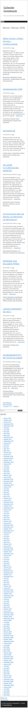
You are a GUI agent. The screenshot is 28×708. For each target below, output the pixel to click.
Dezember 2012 (8, 548)
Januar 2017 (7, 454)
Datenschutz (4, 700)
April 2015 (7, 494)
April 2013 (7, 540)
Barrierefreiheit (7, 251)
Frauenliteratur (18, 297)
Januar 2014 (7, 523)
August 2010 (7, 597)
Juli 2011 (6, 578)
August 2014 (7, 509)
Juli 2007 (6, 666)
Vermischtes (6, 119)
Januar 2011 (7, 588)
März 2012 (7, 565)
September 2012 (9, 553)
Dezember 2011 (8, 571)
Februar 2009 (8, 632)
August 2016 (7, 464)
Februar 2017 (7, 452)
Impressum (4, 698)
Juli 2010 (6, 599)
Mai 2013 (6, 538)
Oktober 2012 (8, 551)
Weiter (16, 406)
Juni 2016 (6, 468)
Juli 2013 (6, 534)
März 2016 (7, 473)
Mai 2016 (6, 469)
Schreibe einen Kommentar (17, 252)
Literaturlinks (15, 153)
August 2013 (7, 532)
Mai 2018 (6, 431)
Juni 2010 (6, 601)
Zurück (5, 406)
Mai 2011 (6, 580)
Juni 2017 (6, 445)
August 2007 (7, 664)
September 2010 (9, 595)
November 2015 (8, 481)
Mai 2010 (6, 603)
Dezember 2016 (8, 456)
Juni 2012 (6, 559)
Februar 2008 (8, 653)
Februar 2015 (7, 498)
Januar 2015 (7, 500)
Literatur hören (7, 153)
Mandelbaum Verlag (16, 77)
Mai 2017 (6, 447)
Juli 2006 (6, 689)
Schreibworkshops (8, 391)
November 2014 (8, 504)
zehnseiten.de (9, 131)
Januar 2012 (7, 569)
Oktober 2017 (8, 439)
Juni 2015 (6, 490)
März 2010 (7, 607)
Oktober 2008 (8, 639)
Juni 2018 (6, 429)
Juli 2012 (6, 557)
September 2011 (8, 576)
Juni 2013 (6, 536)
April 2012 (7, 563)
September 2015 (9, 485)
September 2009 (9, 618)
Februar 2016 (8, 475)
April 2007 (7, 672)
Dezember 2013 (8, 525)
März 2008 (7, 651)
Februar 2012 (7, 567)
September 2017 (9, 441)
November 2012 (8, 550)
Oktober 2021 (8, 420)
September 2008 (9, 641)
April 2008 (7, 649)
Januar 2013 (7, 546)
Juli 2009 (6, 622)
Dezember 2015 (8, 479)
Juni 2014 (6, 513)
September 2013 (9, 530)
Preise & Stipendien (8, 297)
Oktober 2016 (8, 460)
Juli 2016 (6, 466)
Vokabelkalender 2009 (12, 89)
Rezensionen (6, 77)
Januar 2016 (7, 477)
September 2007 (9, 662)
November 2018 (8, 424)
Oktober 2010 (8, 593)
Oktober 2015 (8, 483)
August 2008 (7, 643)
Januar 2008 (7, 654)
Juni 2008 (7, 645)
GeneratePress (8, 705)
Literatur (22, 153)
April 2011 (6, 582)
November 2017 (8, 437)
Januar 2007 (7, 677)
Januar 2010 (7, 611)
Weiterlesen (6, 74)
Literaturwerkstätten (8, 393)
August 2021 (7, 422)
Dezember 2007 (8, 656)
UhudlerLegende (15, 79)
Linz (4, 299)
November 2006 (8, 681)
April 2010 (7, 605)
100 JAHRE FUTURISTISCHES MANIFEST (11, 168)
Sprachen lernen (14, 119)
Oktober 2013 (8, 529)
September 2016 (9, 462)
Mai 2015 (6, 492)
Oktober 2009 (8, 616)
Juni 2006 (7, 691)
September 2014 (9, 508)
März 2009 (7, 630)
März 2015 (7, 496)
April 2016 (7, 471)
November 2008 (8, 637)
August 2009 (7, 620)
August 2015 (7, 487)
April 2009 (7, 628)
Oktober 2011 (8, 574)
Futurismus (12, 204)
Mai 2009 (6, 626)
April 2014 (7, 517)
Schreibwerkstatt (7, 394)
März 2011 (7, 584)
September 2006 (9, 685)
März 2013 (7, 542)
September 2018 (9, 426)
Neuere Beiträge (7, 404)
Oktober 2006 (8, 683)
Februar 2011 (7, 586)
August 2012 (7, 555)
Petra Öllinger (19, 393)
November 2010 (8, 592)
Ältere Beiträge (7, 403)
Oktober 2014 (8, 506)
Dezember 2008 (8, 635)
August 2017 (7, 443)
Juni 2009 (7, 624)
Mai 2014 (6, 515)
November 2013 (8, 527)
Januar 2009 (7, 633)
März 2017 (7, 450)
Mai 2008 (6, 647)
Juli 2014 (6, 511)
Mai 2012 (6, 561)
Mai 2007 (6, 670)
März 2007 (7, 673)
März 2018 (7, 435)
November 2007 (8, 658)
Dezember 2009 (8, 612)
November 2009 (8, 614)
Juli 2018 (6, 427)
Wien (14, 394)
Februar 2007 (8, 675)
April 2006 (7, 695)
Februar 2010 (8, 609)
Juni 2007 (7, 668)
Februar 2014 (8, 521)
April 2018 (7, 433)
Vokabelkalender (7, 120)
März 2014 (7, 519)
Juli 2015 (6, 489)
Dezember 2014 (8, 502)
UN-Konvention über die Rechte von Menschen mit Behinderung (13, 217)
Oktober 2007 (8, 660)
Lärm (16, 204)
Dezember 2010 (8, 590)
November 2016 (8, 458)
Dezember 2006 (8, 679)
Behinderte (15, 251)
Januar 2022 (7, 418)
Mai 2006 (6, 693)
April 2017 (7, 448)
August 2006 (7, 687)
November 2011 (8, 572)
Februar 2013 (8, 544)
